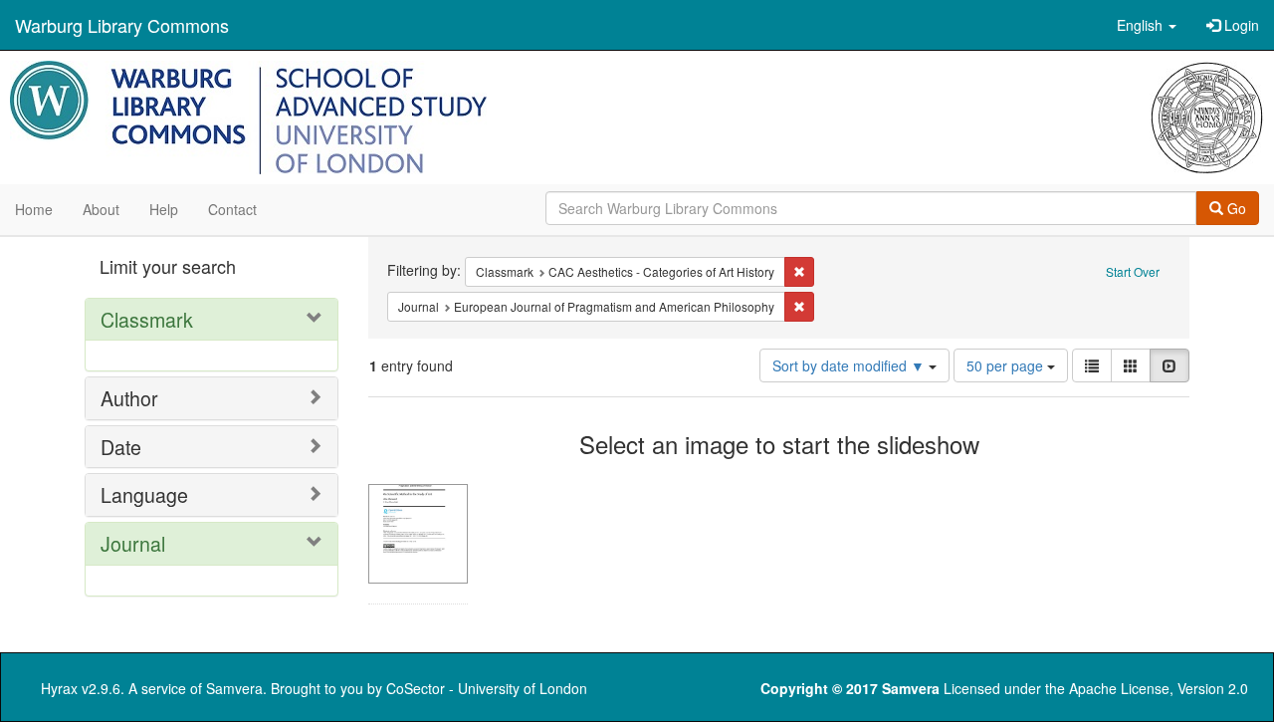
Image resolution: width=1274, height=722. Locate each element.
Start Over (1133, 271)
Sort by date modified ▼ (850, 365)
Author (129, 397)
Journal (133, 543)
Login (1239, 25)
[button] (1146, 25)
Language (144, 494)
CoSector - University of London (486, 688)
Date (121, 446)
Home (34, 209)
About (101, 209)
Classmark (147, 319)
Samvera (234, 688)
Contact (232, 209)
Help (163, 209)
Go (1234, 208)
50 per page (1006, 365)
